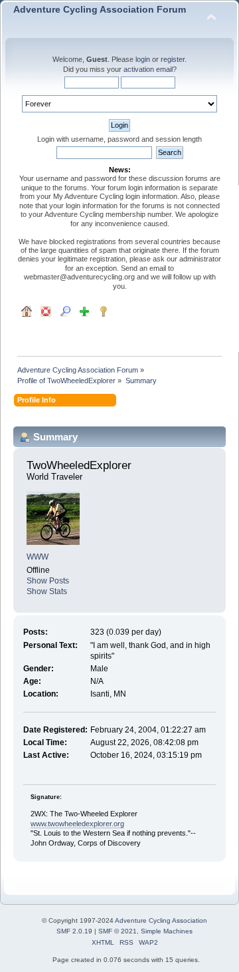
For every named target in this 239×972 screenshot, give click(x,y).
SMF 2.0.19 (74, 931)
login (142, 59)
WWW (37, 557)
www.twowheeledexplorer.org (77, 824)
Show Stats (47, 591)
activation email (148, 69)
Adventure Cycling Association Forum (99, 10)
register (173, 59)
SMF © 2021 (117, 931)
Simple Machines (167, 931)
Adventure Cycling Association (161, 920)
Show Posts (48, 580)
